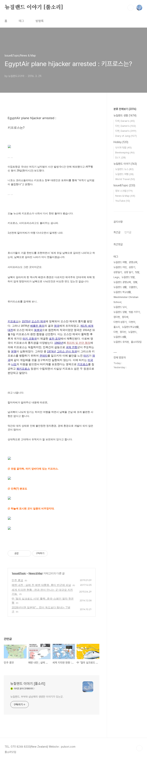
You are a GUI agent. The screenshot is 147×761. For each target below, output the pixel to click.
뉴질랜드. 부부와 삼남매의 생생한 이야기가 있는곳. (36, 696)
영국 (56, 325)
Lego (116, 277)
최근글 (117, 232)
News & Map (35, 573)
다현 (116, 332)
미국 (90, 360)
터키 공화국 (30, 338)
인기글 (127, 232)
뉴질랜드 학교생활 (122, 292)
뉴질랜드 (132, 332)
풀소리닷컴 (136, 341)
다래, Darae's (125, 120)
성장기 (132, 267)
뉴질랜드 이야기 (125, 163)
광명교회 (133, 262)
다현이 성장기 (120, 322)
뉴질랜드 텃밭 (128, 277)
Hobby (121, 142)
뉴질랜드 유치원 (121, 341)
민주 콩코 (17, 580)
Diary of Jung (126, 135)
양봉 (135, 282)
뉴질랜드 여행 (124, 174)
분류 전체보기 (125, 108)
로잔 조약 (54, 338)
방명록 (40, 21)
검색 (130, 8)
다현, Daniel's (125, 130)
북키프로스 (23, 368)
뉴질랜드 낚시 (120, 307)
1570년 (26, 321)
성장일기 (118, 272)
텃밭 (137, 272)
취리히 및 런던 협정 (78, 342)
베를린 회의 (37, 325)
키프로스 (13, 321)
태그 (21, 21)
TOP (139, 748)
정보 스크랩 (124, 190)
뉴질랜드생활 (120, 336)
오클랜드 (133, 287)
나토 (13, 364)
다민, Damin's (125, 125)
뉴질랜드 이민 (120, 267)
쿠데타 (43, 355)
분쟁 (13, 351)
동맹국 (38, 329)
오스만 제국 (38, 321)
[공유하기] (22, 553)
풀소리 (117, 327)
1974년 (51, 351)
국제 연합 (71, 347)
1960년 (58, 342)
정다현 (117, 317)
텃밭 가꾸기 (134, 312)
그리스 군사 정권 (67, 351)
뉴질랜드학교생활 (130, 327)
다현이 (132, 322)
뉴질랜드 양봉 (120, 312)
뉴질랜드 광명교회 (122, 282)
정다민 (123, 332)
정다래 (125, 317)
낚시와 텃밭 (123, 147)
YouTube (122, 200)
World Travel (125, 179)
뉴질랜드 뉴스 (124, 169)
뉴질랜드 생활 (125, 115)
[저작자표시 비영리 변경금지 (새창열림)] (53, 553)
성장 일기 (128, 272)
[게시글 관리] (26, 553)
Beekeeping (125, 152)
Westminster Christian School (126, 300)
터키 (86, 355)
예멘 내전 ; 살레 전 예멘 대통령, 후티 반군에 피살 (41, 585)
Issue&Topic (19, 573)
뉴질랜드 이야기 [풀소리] (34, 7)
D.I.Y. (120, 157)
